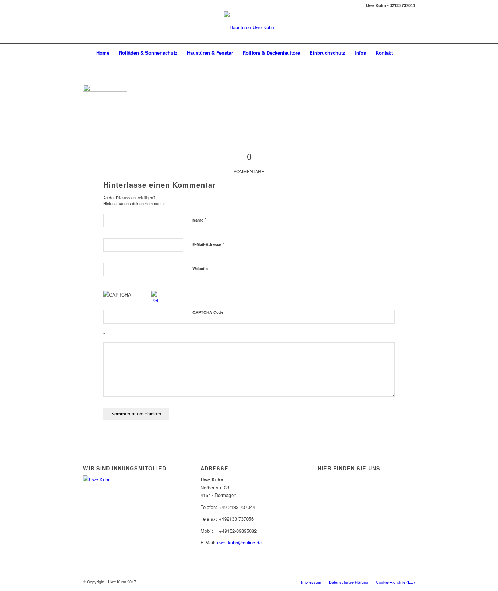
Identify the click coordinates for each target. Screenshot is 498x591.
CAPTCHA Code (207, 312)
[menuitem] (103, 53)
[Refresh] (155, 300)
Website (200, 268)
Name (199, 219)
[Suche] (402, 53)
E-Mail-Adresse (208, 243)
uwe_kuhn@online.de (239, 542)
